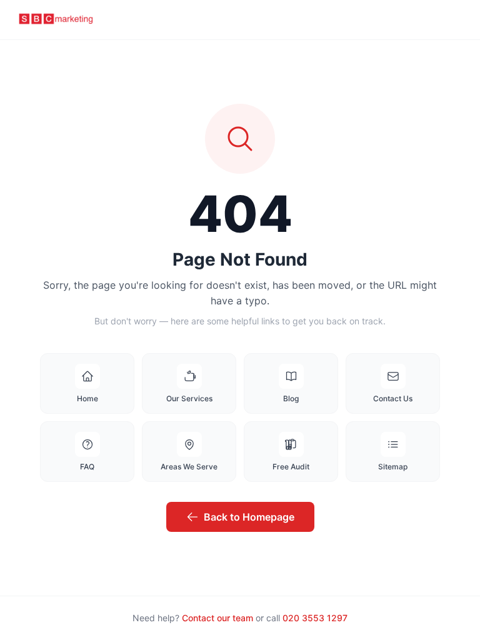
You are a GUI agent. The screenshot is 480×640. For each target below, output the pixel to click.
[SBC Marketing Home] (56, 20)
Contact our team (217, 617)
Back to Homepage (249, 517)
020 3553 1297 (315, 617)
